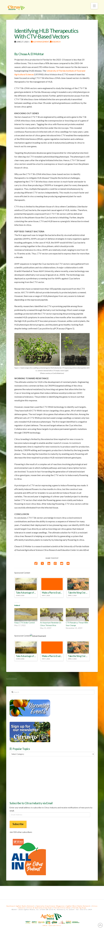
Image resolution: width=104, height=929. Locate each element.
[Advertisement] (30, 779)
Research (56, 42)
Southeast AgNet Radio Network (20, 906)
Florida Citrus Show (62, 908)
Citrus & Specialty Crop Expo (39, 908)
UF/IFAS (11, 676)
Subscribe (18, 823)
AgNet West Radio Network (78, 906)
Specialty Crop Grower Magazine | (51, 906)
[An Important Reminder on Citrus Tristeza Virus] (51, 614)
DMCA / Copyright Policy (52, 925)
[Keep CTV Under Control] (25, 614)
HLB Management (40, 42)
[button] (94, 6)
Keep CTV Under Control (24, 622)
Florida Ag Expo (79, 908)
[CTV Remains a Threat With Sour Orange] (77, 614)
